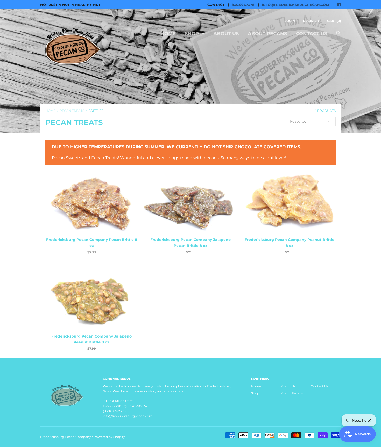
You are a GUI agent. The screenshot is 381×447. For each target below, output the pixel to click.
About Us (226, 33)
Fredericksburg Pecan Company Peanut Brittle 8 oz (289, 242)
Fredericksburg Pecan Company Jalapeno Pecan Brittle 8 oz (190, 242)
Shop (192, 33)
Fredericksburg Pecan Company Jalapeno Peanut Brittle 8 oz (91, 339)
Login (290, 21)
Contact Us (311, 33)
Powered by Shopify (109, 437)
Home (168, 33)
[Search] (338, 36)
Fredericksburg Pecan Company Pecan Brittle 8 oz (91, 242)
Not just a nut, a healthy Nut (70, 5)
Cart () (334, 21)
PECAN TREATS (72, 111)
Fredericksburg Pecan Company (66, 437)
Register (311, 21)
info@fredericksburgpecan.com (295, 5)
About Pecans (267, 33)
